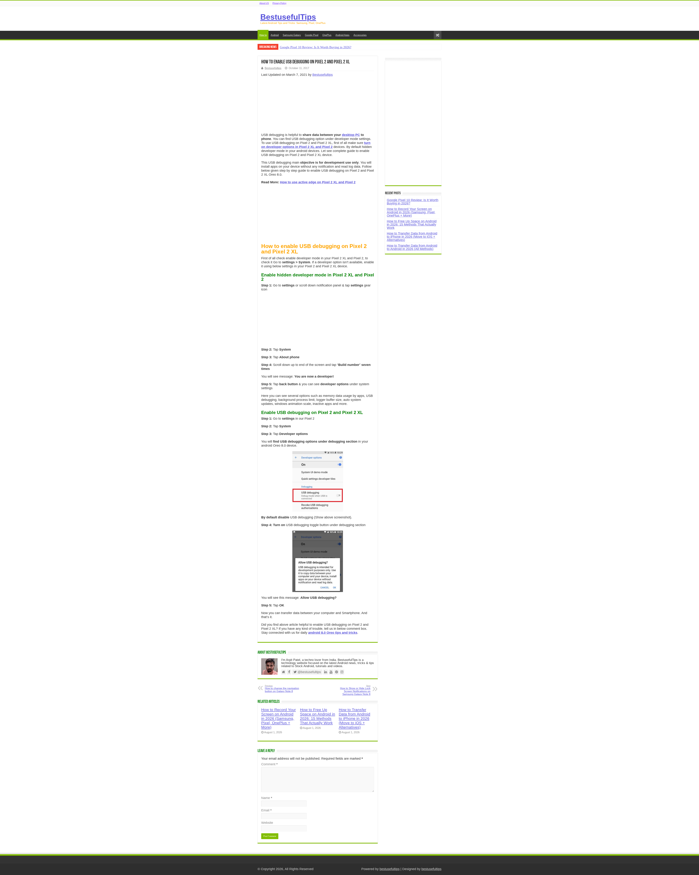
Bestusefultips (273, 68)
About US (264, 3)
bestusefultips (390, 869)
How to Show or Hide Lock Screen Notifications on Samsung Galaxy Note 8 (355, 690)
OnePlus (326, 35)
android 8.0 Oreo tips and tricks (332, 632)
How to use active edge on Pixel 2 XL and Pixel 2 (318, 182)
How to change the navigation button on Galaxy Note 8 (282, 689)
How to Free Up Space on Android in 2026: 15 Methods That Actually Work (317, 716)
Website (267, 823)
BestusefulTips (288, 17)
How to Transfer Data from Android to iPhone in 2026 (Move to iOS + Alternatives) (354, 718)
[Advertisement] (317, 105)
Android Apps (342, 35)
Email (266, 810)
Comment (269, 764)
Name (266, 798)
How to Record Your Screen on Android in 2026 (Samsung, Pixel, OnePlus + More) (278, 718)
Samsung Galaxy (292, 35)
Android (275, 35)
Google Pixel (311, 35)
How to (263, 35)
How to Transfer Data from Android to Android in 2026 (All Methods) (412, 247)
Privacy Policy (279, 3)
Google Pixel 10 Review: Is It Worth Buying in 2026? (315, 47)
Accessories (360, 35)
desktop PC (351, 135)
